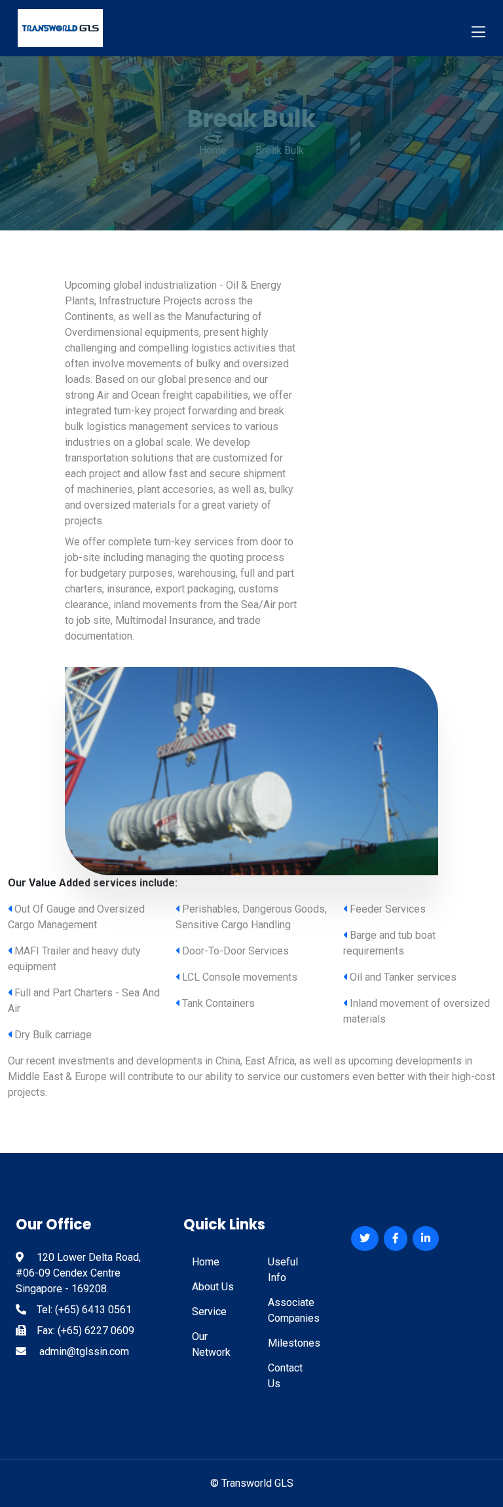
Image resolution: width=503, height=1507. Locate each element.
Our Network (211, 1344)
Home (205, 1262)
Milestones (294, 1343)
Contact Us (285, 1376)
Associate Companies (294, 1310)
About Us (213, 1286)
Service (209, 1311)
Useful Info (283, 1270)
